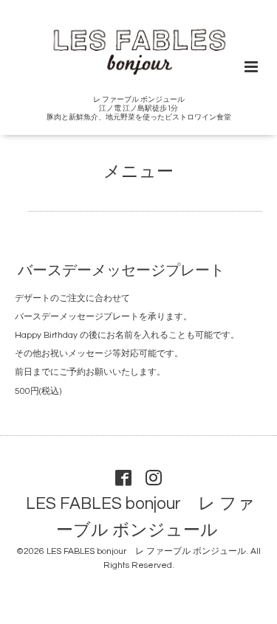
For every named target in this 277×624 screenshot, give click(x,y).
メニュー (138, 172)
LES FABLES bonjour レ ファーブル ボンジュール (140, 517)
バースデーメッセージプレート (121, 270)
